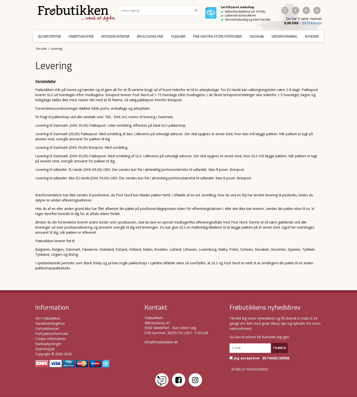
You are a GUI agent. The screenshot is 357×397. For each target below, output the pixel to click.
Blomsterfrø (49, 36)
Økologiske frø (150, 36)
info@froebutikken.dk (161, 342)
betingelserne (276, 358)
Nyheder (312, 36)
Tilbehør (178, 36)
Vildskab (257, 36)
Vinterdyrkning (284, 36)
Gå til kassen (312, 23)
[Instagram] (195, 380)
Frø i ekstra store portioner (217, 36)
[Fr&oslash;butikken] (76, 13)
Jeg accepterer (261, 358)
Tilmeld (279, 348)
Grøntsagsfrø (81, 36)
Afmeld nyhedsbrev (249, 369)
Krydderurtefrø (115, 36)
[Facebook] (178, 380)
